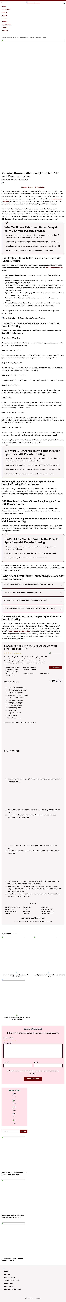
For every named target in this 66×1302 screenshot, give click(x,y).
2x (57, 681)
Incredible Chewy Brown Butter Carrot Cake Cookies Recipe (17, 975)
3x (60, 681)
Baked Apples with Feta (54, 268)
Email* (36, 1062)
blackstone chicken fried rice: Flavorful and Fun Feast (13, 1216)
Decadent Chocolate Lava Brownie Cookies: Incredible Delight (17, 1018)
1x (54, 681)
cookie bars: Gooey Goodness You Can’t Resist (13, 1259)
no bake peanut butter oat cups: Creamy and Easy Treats (14, 1173)
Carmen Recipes (36, 1298)
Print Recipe (40, 187)
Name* (6, 1062)
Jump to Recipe (27, 187)
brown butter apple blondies (19, 631)
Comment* (7, 1043)
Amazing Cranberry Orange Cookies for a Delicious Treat (49, 975)
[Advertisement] (33, 736)
